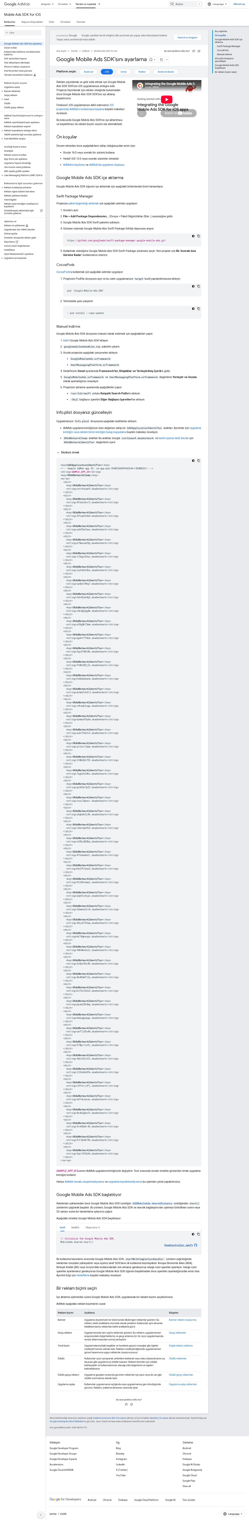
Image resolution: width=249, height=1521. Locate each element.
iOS (107, 71)
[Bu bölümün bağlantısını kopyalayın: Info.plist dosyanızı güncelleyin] (115, 413)
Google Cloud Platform (146, 1500)
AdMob (23, 4)
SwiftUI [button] (75, 1227)
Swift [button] (62, 1227)
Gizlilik (63, 1514)
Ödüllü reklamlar (177, 1358)
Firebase (187, 1459)
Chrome (187, 1453)
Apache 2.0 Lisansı (159, 1418)
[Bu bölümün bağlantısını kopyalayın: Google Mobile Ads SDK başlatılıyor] (124, 1195)
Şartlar (53, 1514)
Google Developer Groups (63, 1453)
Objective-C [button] (92, 1227)
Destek (81, 21)
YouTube (121, 1475)
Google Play (189, 1480)
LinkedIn (120, 1464)
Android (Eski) (166, 71)
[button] (22, 91)
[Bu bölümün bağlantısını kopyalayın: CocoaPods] (78, 265)
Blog (118, 1448)
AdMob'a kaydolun (74, 164)
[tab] (62, 1227)
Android (88, 71)
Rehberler (9, 21)
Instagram (121, 1459)
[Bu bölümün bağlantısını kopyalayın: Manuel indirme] (83, 327)
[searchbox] (23, 32)
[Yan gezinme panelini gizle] (40, 1515)
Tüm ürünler (188, 1500)
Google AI (170, 1500)
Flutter (142, 71)
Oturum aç (239, 4)
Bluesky (120, 1453)
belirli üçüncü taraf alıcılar (174, 438)
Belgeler (46, 4)
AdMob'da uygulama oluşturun (106, 164)
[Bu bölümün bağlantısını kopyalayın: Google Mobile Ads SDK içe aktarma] (126, 178)
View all (187, 1486)
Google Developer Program (64, 1448)
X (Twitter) (122, 1470)
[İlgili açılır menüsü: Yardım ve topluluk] (100, 4)
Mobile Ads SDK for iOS (22, 15)
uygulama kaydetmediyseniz (125, 1181)
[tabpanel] (129, 1242)
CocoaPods (63, 272)
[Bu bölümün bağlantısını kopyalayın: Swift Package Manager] (96, 197)
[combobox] (186, 4)
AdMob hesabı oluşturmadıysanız (84, 1181)
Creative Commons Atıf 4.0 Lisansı (109, 1418)
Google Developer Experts (63, 1459)
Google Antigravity (192, 1470)
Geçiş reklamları (177, 1332)
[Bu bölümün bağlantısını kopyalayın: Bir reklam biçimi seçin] (100, 1289)
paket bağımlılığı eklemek (83, 203)
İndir (51, 21)
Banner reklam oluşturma (182, 1319)
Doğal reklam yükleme (181, 1345)
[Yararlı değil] (198, 51)
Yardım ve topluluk (85, 4)
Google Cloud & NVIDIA (62, 1470)
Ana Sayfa (61, 51)
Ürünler (74, 51)
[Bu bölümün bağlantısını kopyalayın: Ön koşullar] (80, 137)
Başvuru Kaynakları (32, 21)
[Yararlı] (193, 51)
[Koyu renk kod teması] (193, 236)
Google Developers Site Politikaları (66, 1421)
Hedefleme (83, 1275)
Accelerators (56, 1464)
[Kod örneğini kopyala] (198, 236)
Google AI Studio (191, 1464)
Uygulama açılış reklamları (183, 1384)
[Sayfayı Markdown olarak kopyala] (162, 60)
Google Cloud (190, 1475)
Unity (124, 71)
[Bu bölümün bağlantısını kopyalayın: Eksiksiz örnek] (82, 452)
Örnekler (63, 4)
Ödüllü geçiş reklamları (181, 1374)
